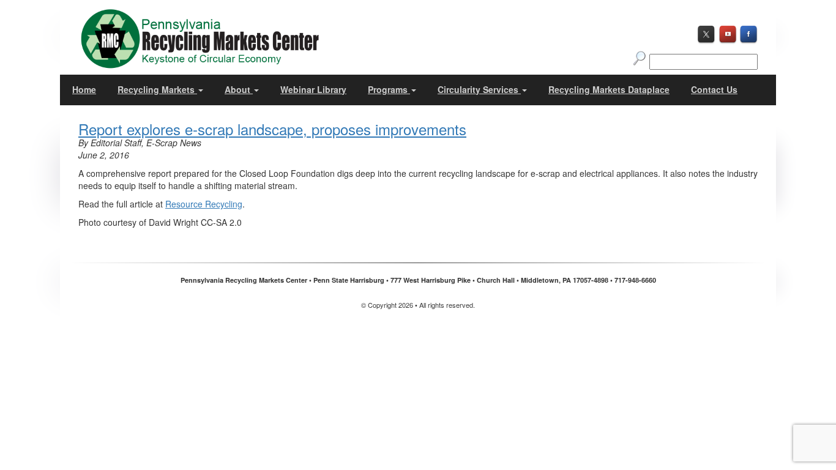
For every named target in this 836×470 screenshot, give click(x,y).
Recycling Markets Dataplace (609, 89)
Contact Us (714, 89)
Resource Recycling (203, 204)
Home (84, 89)
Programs (389, 89)
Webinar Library (313, 89)
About (239, 89)
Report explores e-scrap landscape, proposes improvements (272, 129)
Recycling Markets (157, 89)
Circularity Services (479, 89)
